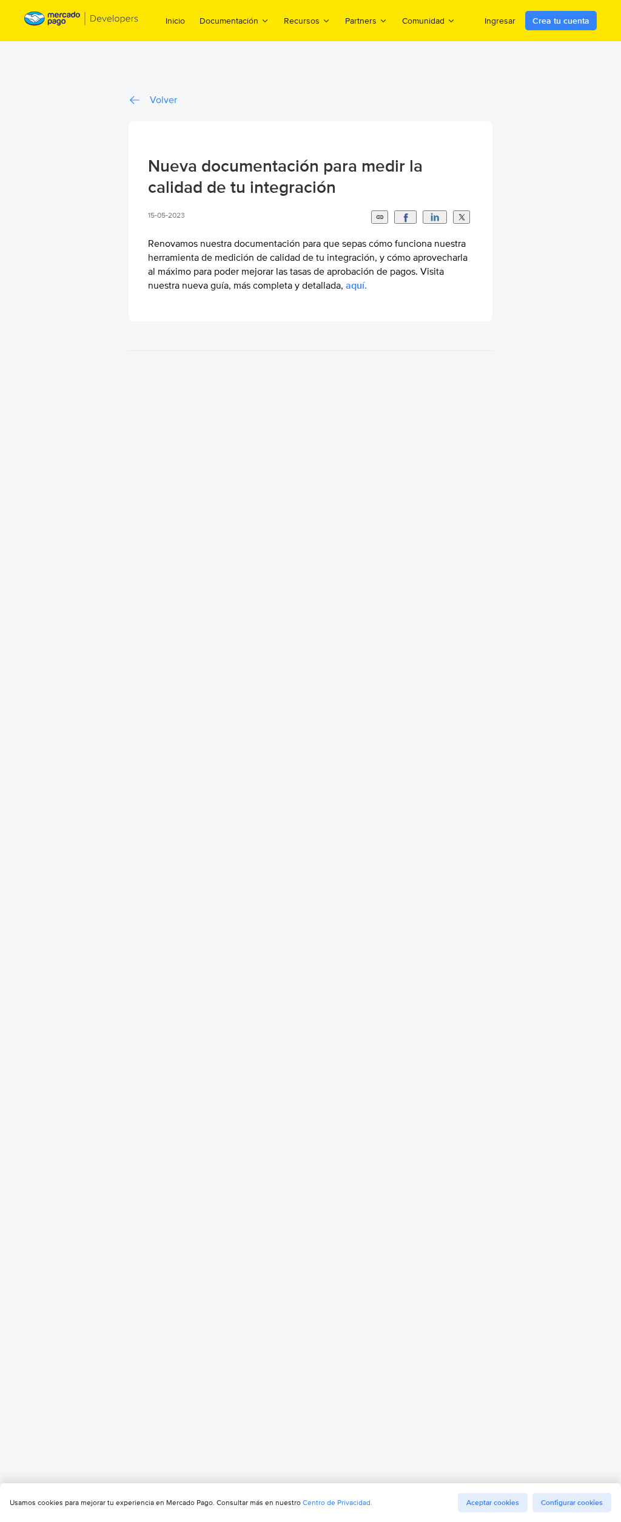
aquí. (356, 285)
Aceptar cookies (492, 1502)
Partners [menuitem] (361, 20)
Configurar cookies (572, 1502)
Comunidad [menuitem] (423, 20)
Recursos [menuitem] (302, 20)
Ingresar (500, 21)
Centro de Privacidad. (337, 1502)
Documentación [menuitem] (229, 20)
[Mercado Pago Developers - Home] (81, 21)
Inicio (175, 21)
